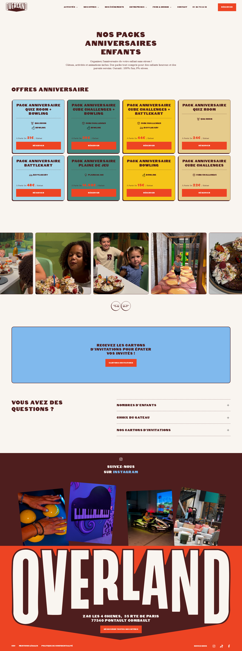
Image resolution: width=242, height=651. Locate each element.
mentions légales (28, 646)
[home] (16, 7)
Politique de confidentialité (57, 646)
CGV (13, 646)
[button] (71, 7)
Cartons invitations (121, 363)
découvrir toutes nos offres (121, 629)
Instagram (125, 472)
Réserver (227, 7)
